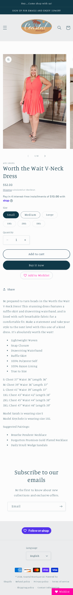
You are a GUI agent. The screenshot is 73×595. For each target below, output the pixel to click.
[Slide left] (28, 156)
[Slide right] (45, 156)
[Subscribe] (61, 506)
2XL (26, 224)
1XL (11, 224)
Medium (30, 214)
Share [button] (11, 289)
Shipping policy (25, 587)
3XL (40, 224)
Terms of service (60, 581)
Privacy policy (41, 581)
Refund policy (23, 581)
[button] (5, 28)
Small (11, 214)
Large (52, 215)
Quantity (8, 232)
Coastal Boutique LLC (34, 576)
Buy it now (36, 265)
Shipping (7, 190)
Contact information (49, 587)
